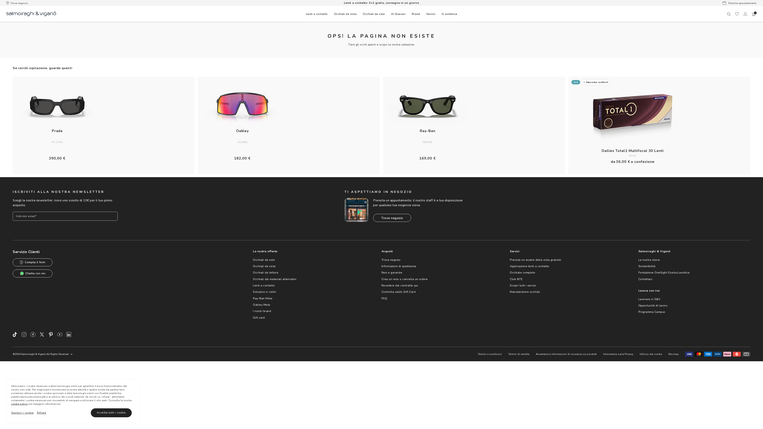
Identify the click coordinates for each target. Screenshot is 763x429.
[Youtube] (59, 334)
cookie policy (19, 404)
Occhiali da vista (264, 266)
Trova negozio (19, 3)
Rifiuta (41, 413)
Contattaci (645, 279)
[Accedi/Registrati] (745, 14)
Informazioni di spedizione (399, 266)
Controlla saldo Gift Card (399, 292)
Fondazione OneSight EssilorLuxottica (664, 272)
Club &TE (516, 279)
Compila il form (35, 262)
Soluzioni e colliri (264, 292)
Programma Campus (651, 312)
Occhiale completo (522, 272)
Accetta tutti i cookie (111, 413)
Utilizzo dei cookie (651, 354)
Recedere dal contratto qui (400, 285)
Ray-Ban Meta (262, 298)
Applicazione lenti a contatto (529, 266)
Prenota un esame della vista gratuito (535, 260)
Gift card (259, 318)
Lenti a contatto (264, 285)
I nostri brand (262, 311)
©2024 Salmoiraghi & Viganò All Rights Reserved (41, 354)
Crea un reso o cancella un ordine (405, 279)
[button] (753, 14)
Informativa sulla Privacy (618, 354)
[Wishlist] (737, 14)
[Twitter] (42, 334)
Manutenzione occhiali (525, 292)
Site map (673, 354)
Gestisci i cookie (22, 413)
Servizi (431, 14)
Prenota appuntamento (742, 3)
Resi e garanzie (392, 272)
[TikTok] (15, 334)
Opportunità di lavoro (653, 305)
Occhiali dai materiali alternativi (274, 279)
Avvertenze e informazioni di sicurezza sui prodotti (566, 354)
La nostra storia (649, 260)
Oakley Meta (261, 305)
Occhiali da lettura (265, 272)
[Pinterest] (50, 334)
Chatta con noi (35, 273)
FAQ (384, 298)
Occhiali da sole (264, 260)
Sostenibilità (647, 266)
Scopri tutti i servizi (523, 285)
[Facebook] (33, 334)
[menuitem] (317, 14)
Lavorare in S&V (649, 299)
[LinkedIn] (68, 334)
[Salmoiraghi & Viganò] (31, 13)
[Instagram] (24, 334)
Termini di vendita (519, 354)
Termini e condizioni (490, 354)
